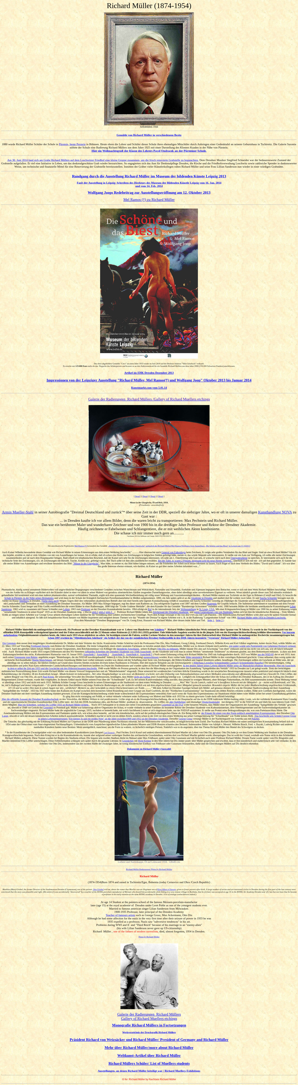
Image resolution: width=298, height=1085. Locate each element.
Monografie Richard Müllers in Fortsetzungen (149, 1025)
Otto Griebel (98, 889)
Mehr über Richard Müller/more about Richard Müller (149, 1048)
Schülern (159, 629)
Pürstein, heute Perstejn (72, 144)
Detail (137, 496)
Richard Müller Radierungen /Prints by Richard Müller (149, 869)
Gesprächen (128, 740)
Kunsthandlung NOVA (275, 512)
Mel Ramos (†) (80, 546)
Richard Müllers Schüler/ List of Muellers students (149, 1063)
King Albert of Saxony (166, 889)
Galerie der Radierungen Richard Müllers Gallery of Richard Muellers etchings (149, 1016)
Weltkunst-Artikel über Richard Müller (149, 1055)
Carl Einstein (109, 732)
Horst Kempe (144, 740)
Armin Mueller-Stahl (18, 512)
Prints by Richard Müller (149, 937)
